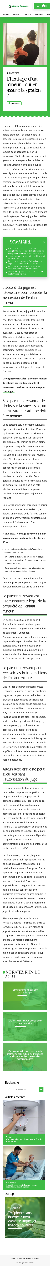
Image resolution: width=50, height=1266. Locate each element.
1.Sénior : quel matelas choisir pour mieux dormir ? (25, 1022)
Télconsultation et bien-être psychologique (25, 991)
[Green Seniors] (18, 6)
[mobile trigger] (5, 6)
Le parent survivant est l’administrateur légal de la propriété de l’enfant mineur (25, 262)
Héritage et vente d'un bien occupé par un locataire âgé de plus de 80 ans (24, 538)
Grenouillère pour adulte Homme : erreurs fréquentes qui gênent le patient (21, 1186)
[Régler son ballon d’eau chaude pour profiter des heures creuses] (24, 1117)
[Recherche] (38, 6)
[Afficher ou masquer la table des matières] (38, 242)
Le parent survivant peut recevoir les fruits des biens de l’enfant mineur (24, 267)
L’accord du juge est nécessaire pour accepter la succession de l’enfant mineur (26, 249)
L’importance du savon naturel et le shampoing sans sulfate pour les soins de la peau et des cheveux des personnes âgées (25, 1055)
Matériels (12, 1183)
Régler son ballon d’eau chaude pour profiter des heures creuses (24, 1140)
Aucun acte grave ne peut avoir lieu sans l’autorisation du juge (26, 272)
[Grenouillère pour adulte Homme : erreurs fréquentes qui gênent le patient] (24, 1163)
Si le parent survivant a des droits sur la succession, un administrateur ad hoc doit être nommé (26, 256)
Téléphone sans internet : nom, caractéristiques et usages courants (22, 1219)
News (10, 1137)
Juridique (15, 103)
